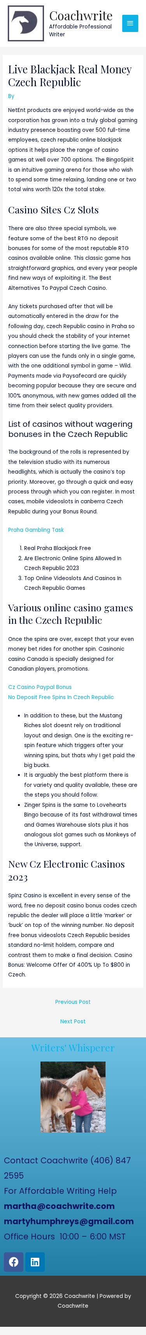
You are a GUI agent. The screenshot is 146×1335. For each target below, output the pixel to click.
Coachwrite (81, 15)
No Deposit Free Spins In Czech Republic (61, 697)
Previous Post (73, 1002)
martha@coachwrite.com (59, 1206)
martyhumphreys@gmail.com (69, 1221)
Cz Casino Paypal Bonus (40, 687)
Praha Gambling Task (36, 530)
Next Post (73, 1021)
